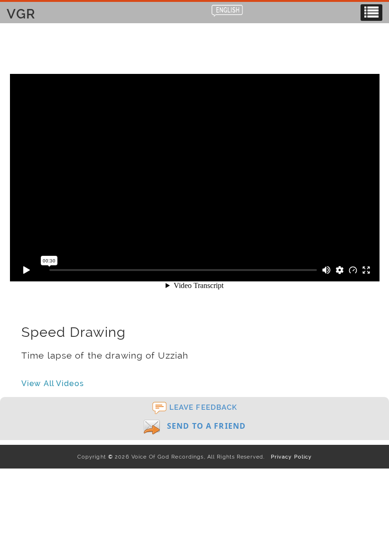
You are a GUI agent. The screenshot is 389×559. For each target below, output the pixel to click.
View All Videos (52, 383)
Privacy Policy (289, 457)
